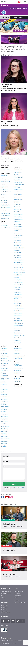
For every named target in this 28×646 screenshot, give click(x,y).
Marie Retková (17, 274)
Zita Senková (5, 157)
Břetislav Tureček (5, 438)
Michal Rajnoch (18, 386)
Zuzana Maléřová (18, 242)
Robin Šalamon (18, 315)
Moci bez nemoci (10, 90)
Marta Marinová (18, 245)
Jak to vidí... (19, 161)
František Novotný (18, 260)
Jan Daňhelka (4, 353)
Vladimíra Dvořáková (6, 360)
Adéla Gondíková (18, 199)
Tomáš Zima (4, 443)
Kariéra (17, 598)
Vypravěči (19, 125)
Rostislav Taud (17, 381)
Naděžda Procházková (19, 356)
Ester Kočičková (18, 226)
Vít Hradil (3, 382)
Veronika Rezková (5, 227)
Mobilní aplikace (5, 612)
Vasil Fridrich (17, 192)
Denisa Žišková (18, 358)
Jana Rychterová (18, 282)
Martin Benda (4, 200)
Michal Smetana (5, 426)
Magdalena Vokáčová (19, 335)
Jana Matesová (4, 419)
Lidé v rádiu (18, 595)
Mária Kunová (17, 351)
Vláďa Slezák (17, 378)
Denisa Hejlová (4, 368)
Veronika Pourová (18, 267)
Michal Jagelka (17, 216)
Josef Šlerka (4, 433)
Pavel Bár (16, 174)
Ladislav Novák (9, 550)
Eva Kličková (4, 202)
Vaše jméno (6, 456)
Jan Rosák (16, 277)
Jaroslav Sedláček (18, 284)
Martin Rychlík (17, 279)
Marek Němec (17, 255)
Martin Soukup (17, 303)
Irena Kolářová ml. (18, 368)
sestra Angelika (18, 170)
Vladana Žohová (18, 373)
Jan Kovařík (17, 237)
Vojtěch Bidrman (9, 574)
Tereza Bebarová (18, 177)
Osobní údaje (10, 640)
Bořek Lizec (4, 409)
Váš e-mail (5, 461)
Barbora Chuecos (18, 214)
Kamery (25, 8)
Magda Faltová (4, 363)
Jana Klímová (4, 394)
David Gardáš (4, 365)
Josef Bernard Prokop (19, 270)
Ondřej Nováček (5, 170)
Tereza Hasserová (5, 213)
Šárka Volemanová (6, 84)
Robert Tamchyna (18, 323)
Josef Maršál (17, 353)
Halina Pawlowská (18, 262)
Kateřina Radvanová (6, 192)
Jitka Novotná (4, 189)
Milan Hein (16, 202)
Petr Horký (16, 206)
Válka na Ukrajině (6, 591)
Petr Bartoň (3, 351)
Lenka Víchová (4, 441)
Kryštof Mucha (4, 421)
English (3, 642)
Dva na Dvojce (13, 88)
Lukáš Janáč (4, 384)
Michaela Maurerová (19, 247)
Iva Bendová (17, 179)
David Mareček (4, 414)
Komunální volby (6, 593)
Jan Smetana (17, 292)
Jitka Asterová (17, 172)
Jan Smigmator (18, 294)
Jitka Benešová (18, 182)
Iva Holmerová (4, 375)
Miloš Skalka (17, 289)
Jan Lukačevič (17, 240)
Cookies (3, 640)
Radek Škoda (4, 431)
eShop (3, 598)
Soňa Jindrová (17, 348)
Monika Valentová (18, 325)
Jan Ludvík (3, 411)
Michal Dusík (4, 358)
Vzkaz (4, 467)
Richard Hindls (4, 370)
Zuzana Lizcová (5, 406)
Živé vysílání (4, 605)
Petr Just (3, 391)
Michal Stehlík (4, 428)
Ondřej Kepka (17, 224)
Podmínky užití (18, 640)
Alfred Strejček (18, 305)
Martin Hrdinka (17, 209)
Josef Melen (17, 250)
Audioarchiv (18, 8)
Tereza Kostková (18, 235)
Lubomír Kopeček (5, 396)
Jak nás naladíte (19, 591)
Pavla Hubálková (18, 211)
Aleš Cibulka (17, 187)
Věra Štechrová (18, 320)
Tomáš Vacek (4, 175)
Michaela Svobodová (6, 207)
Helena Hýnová (9, 524)
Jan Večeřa (17, 330)
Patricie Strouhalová (19, 308)
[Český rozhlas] (5, 2)
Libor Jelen (3, 387)
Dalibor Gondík (18, 197)
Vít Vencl (3, 194)
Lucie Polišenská (18, 265)
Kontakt (17, 600)
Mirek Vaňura (17, 328)
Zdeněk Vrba (17, 340)
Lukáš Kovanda (4, 401)
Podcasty (4, 610)
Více (21, 17)
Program (11, 8)
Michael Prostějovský (19, 272)
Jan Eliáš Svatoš (18, 313)
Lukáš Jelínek (4, 389)
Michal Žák (3, 446)
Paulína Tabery (4, 436)
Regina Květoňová (5, 205)
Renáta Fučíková (18, 194)
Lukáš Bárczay (4, 225)
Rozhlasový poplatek (20, 602)
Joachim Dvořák (18, 189)
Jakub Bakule (4, 348)
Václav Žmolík (17, 342)
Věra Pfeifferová (5, 218)
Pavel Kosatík (4, 399)
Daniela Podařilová (5, 181)
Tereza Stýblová (18, 310)
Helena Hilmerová (5, 215)
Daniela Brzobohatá (7, 121)
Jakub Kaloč (17, 221)
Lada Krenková (4, 187)
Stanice (3, 595)
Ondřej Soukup (18, 301)
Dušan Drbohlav (5, 356)
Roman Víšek (17, 333)
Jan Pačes (3, 424)
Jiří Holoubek (17, 204)
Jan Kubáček (4, 404)
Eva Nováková (17, 370)
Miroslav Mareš (4, 416)
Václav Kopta (17, 233)
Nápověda (17, 593)
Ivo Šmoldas (17, 318)
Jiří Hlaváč (3, 373)
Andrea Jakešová (18, 219)
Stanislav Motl (17, 252)
